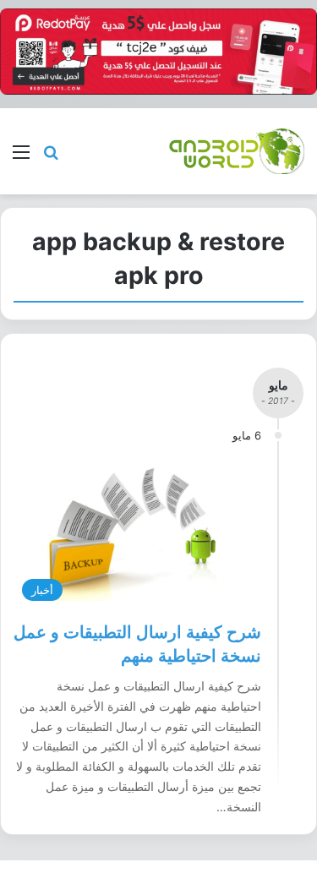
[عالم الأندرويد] (236, 151)
